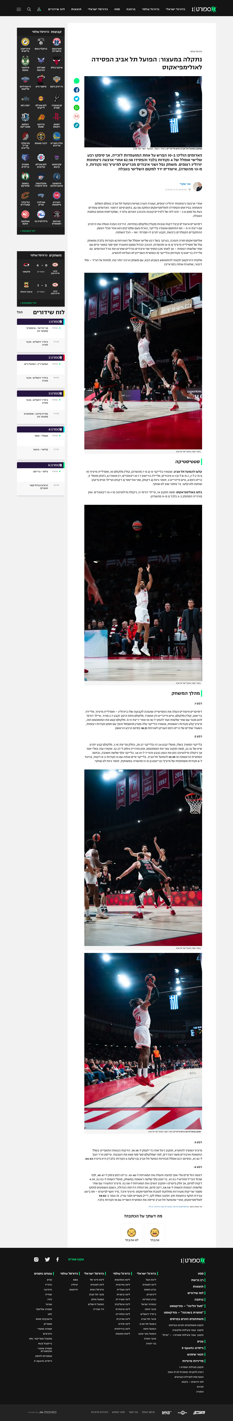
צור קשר (133, 1412)
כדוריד (48, 1284)
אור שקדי (185, 184)
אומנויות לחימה (43, 1356)
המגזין (200, 1391)
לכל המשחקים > (28, 303)
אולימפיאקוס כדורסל (181, 1207)
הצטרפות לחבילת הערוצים (189, 1377)
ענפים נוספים (43, 1273)
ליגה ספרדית (123, 1299)
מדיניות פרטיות (193, 1361)
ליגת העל (151, 1279)
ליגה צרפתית (123, 1309)
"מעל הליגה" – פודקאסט (187, 1306)
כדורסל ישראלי (98, 9)
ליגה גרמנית (123, 1294)
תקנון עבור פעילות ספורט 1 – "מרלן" (183, 1335)
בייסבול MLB (45, 1343)
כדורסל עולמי (196, 51)
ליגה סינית (124, 1324)
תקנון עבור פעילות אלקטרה (188, 1330)
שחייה (48, 1294)
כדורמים (47, 1333)
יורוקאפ (73, 1289)
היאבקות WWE (44, 1319)
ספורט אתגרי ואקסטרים (45, 1349)
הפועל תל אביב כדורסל (163, 1207)
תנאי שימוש (195, 1354)
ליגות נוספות (123, 1333)
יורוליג (151, 1207)
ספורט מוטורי (44, 1328)
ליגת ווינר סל (97, 1279)
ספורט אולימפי (44, 1309)
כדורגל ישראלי (175, 9)
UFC (50, 1314)
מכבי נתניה (150, 1338)
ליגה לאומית (149, 1284)
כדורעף (48, 1289)
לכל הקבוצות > (27, 231)
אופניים (48, 1324)
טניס (200, 1341)
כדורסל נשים (97, 1289)
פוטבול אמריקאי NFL (40, 1338)
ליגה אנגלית (123, 1289)
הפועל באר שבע (147, 1333)
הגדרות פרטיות (99, 1412)
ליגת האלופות (122, 1279)
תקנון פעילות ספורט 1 (191, 1367)
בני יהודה (151, 1343)
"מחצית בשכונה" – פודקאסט (184, 1312)
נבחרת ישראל (148, 1304)
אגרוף (49, 1304)
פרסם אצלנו (148, 1412)
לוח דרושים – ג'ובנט (193, 1381)
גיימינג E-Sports (193, 1348)
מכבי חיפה (150, 1309)
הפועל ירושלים (96, 1304)
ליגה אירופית (123, 1284)
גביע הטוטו (150, 1289)
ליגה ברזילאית (122, 1328)
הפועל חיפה (149, 1328)
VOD (117, 9)
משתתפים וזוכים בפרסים (187, 1319)
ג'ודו (49, 1299)
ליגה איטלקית (122, 1304)
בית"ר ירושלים (148, 1314)
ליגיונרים (151, 1294)
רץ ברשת (197, 1280)
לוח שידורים (56, 9)
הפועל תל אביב (147, 1324)
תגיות (200, 1386)
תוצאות (76, 9)
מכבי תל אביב (148, 1319)
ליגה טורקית (123, 1319)
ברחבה (131, 9)
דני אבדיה (98, 1309)
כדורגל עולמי (150, 9)
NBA (75, 1279)
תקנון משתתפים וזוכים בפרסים (186, 1325)
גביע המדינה (149, 1299)
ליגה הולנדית (123, 1314)
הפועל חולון (97, 1299)
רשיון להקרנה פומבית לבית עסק (186, 1372)
